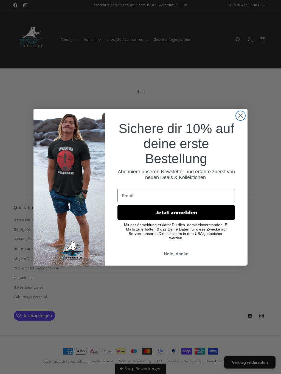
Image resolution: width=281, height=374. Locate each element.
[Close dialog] (240, 115)
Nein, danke (176, 253)
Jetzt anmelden (176, 212)
